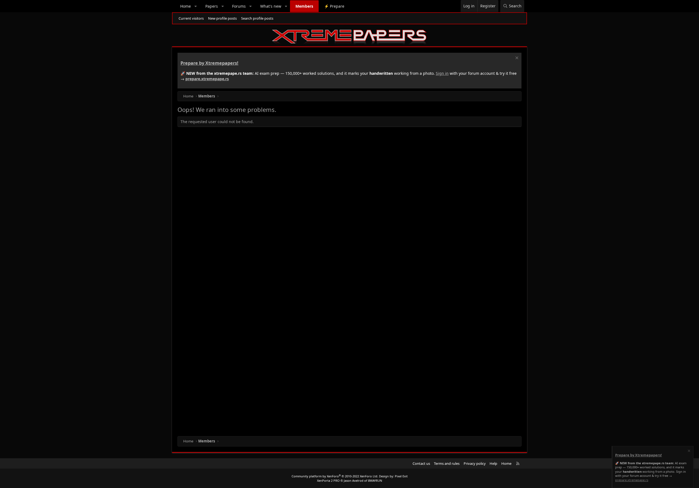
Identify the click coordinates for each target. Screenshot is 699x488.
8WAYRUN (375, 480)
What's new (270, 6)
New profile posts (222, 18)
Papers (211, 6)
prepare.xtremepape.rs (207, 78)
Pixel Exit (401, 476)
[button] (196, 6)
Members (304, 6)
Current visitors (191, 18)
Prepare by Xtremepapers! (209, 63)
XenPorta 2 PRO (328, 480)
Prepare (334, 6)
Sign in (442, 73)
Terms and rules (447, 463)
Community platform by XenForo (335, 476)
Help (493, 463)
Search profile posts (257, 18)
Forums (239, 6)
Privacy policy (475, 463)
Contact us (421, 463)
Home (185, 6)
